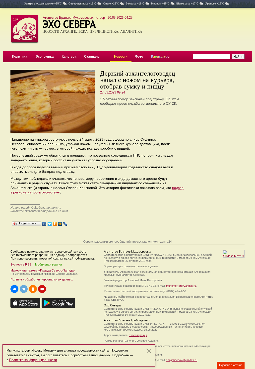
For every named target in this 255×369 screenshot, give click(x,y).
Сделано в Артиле (230, 365)
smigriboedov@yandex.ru (181, 360)
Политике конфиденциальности (33, 360)
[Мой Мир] (60, 223)
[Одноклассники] (55, 223)
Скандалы (92, 56)
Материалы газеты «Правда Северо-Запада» (42, 270)
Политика (19, 56)
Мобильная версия (48, 264)
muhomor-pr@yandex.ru (181, 285)
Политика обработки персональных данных (41, 279)
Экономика (45, 56)
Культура (69, 56)
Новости (121, 56)
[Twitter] (49, 223)
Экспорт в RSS (20, 264)
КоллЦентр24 (162, 241)
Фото (139, 56)
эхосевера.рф (138, 335)
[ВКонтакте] (44, 223)
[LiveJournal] (65, 223)
